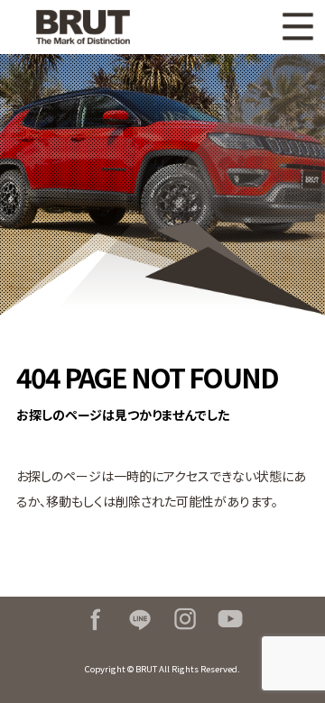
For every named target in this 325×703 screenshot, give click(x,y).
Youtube (230, 619)
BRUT (90, 27)
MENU (298, 27)
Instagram (185, 619)
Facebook (94, 619)
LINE (139, 619)
